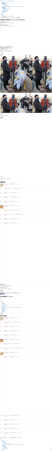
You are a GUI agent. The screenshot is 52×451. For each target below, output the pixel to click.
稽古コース (3, 311)
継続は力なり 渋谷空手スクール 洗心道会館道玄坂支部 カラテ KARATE (12, 343)
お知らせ (18, 17)
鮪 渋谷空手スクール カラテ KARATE (4, 115)
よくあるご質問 (5, 10)
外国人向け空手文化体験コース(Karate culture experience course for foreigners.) (13, 6)
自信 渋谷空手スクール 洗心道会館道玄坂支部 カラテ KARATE (11, 317)
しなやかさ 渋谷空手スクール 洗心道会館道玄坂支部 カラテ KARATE (12, 415)
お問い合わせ (3, 303)
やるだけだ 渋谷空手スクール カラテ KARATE (5, 178)
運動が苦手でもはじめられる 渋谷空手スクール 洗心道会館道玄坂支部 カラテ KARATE (14, 214)
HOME (3, 302)
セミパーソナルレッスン (6, 5)
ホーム (3, 440)
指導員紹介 (3, 309)
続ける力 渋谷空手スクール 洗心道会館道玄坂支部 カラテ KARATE (12, 330)
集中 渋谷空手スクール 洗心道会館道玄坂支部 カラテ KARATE (11, 218)
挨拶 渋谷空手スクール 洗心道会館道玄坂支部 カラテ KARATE (11, 356)
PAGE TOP (50, 436)
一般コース (3, 306)
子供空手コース (5, 4)
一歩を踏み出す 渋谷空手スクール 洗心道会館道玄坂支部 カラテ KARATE (13, 188)
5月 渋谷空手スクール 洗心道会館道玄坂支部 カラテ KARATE (11, 428)
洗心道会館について (4, 310)
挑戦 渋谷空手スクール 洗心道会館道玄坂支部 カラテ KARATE (11, 201)
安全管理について (5, 9)
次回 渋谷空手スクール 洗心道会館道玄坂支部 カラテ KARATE (11, 419)
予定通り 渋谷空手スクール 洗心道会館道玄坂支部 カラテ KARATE (12, 432)
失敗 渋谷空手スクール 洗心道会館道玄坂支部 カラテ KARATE (11, 192)
